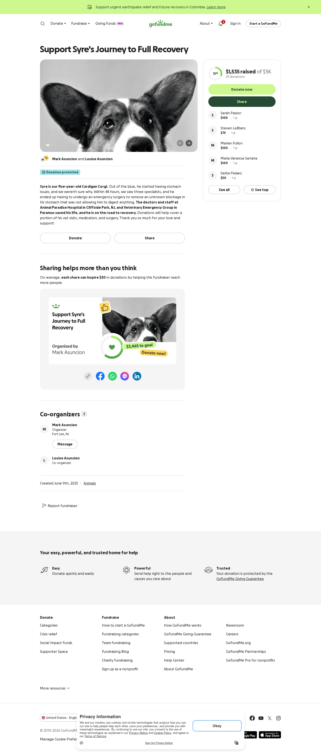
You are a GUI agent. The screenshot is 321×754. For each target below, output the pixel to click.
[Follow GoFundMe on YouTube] (261, 718)
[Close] (308, 6)
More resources (53, 688)
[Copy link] (88, 376)
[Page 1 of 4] (48, 145)
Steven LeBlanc (233, 128)
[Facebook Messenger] (124, 376)
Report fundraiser (62, 506)
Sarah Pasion (231, 113)
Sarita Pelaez (231, 173)
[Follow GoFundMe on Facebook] (252, 718)
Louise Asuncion (66, 458)
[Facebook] (100, 376)
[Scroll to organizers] (46, 158)
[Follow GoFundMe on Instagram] (278, 718)
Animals (90, 483)
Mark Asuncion (64, 425)
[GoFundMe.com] (160, 24)
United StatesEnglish (62, 717)
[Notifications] (220, 23)
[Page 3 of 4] (55, 145)
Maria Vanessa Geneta (239, 158)
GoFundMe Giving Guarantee (240, 579)
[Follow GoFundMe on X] (269, 718)
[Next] (188, 143)
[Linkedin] (137, 376)
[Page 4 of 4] (58, 145)
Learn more (216, 7)
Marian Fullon (232, 143)
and (82, 159)
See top (262, 190)
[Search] (42, 23)
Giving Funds (109, 23)
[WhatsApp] (112, 376)
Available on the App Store (270, 734)
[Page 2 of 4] (52, 145)
